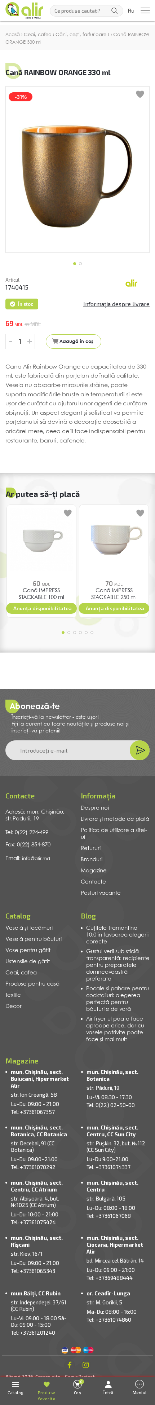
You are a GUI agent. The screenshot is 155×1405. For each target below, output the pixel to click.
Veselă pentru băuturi (33, 939)
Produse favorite (46, 1395)
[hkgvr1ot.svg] (132, 283)
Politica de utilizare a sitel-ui (114, 834)
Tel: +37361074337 (108, 1167)
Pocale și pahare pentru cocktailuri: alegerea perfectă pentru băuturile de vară (117, 999)
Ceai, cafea (21, 972)
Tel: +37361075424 (33, 1222)
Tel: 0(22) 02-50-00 (111, 1105)
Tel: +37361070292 (33, 1167)
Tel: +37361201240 (33, 1332)
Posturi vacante (101, 893)
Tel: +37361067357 (33, 1112)
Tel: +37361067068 (109, 1215)
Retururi (91, 848)
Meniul (140, 1392)
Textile (13, 995)
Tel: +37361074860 (109, 1319)
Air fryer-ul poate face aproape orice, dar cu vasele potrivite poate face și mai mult (115, 1029)
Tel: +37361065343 (33, 1271)
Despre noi (95, 808)
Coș (78, 1387)
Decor (13, 1006)
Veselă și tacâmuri (29, 928)
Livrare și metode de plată (115, 819)
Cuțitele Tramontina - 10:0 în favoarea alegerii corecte (117, 935)
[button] (74, 263)
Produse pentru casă (32, 984)
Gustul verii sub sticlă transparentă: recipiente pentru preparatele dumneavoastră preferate (118, 965)
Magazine (94, 870)
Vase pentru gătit (27, 950)
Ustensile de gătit (27, 961)
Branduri (91, 859)
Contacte (93, 882)
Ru (131, 10)
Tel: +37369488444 (110, 1277)
